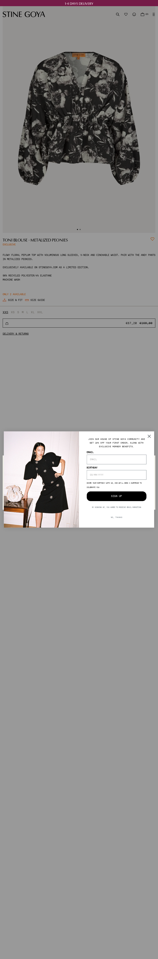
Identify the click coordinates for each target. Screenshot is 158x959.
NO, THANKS (116, 517)
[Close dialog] (149, 436)
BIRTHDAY (92, 467)
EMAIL (90, 452)
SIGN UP (116, 496)
